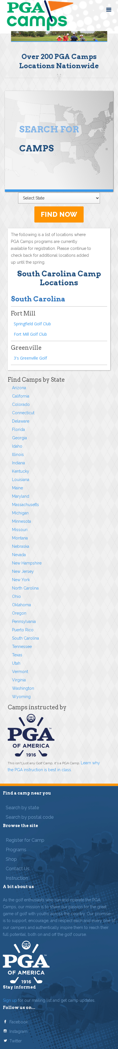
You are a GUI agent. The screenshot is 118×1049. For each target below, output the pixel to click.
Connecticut (23, 413)
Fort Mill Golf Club (30, 334)
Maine (17, 488)
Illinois (18, 454)
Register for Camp (25, 840)
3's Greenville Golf (30, 358)
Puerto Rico (23, 630)
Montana (20, 538)
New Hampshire (27, 563)
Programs (16, 849)
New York (21, 579)
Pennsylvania (24, 621)
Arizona (19, 387)
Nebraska (20, 546)
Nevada (19, 554)
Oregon (19, 613)
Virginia (19, 680)
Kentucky (20, 471)
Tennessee (22, 646)
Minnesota (21, 521)
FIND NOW (59, 214)
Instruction (17, 878)
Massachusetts (25, 504)
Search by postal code (30, 817)
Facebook (18, 1022)
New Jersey (23, 571)
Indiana (18, 463)
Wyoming (21, 696)
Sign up (10, 1000)
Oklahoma (21, 605)
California (20, 396)
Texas (17, 655)
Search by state (22, 807)
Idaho (17, 446)
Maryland (20, 496)
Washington (23, 688)
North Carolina (25, 588)
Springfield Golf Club (32, 323)
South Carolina (25, 638)
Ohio (16, 596)
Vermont (20, 671)
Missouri (19, 529)
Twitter (15, 1041)
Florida (18, 429)
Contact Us (18, 868)
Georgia (19, 438)
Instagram (18, 1031)
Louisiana (20, 479)
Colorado (21, 404)
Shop (11, 859)
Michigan (20, 513)
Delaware (20, 421)
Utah (16, 663)
